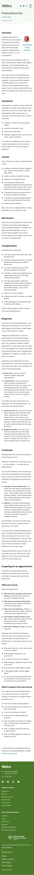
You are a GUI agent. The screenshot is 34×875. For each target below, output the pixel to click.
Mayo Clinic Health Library (9, 827)
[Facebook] (3, 782)
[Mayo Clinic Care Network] (17, 838)
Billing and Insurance (7, 797)
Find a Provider (6, 799)
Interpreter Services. (7, 852)
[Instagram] (13, 782)
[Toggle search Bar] (26, 5)
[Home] (20, 5)
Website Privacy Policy (8, 859)
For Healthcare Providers (8, 830)
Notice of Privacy (6, 862)
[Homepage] (6, 768)
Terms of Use (12, 753)
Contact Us (5, 815)
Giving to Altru (5, 821)
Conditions (6, 17)
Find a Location (6, 802)
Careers (4, 818)
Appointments (5, 791)
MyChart (4, 794)
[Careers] (24, 6)
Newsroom (5, 824)
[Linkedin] (8, 782)
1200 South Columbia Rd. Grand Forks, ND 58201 (11, 772)
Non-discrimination (7, 847)
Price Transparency (7, 865)
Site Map (4, 856)
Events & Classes (6, 805)
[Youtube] (18, 782)
